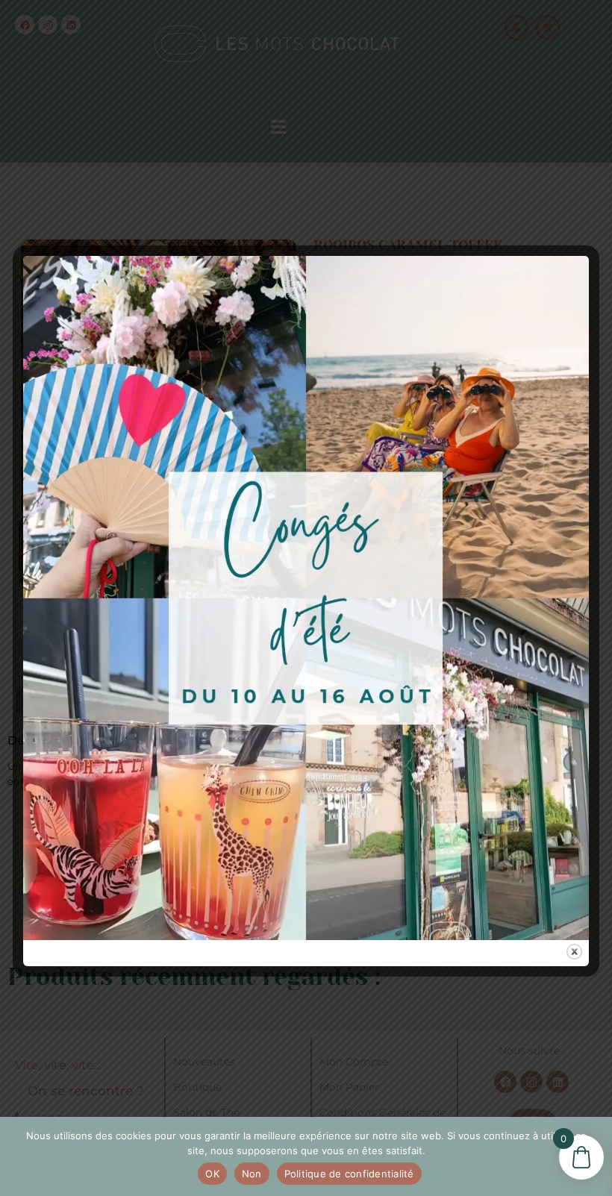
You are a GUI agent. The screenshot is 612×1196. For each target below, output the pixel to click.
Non (252, 1174)
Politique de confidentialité (349, 1174)
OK (212, 1174)
